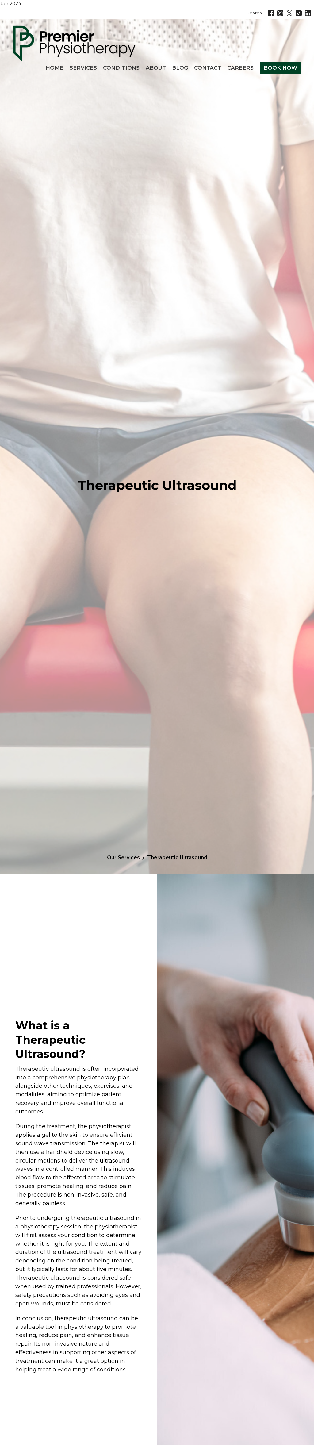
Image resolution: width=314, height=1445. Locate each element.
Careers (240, 68)
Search (254, 12)
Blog (180, 68)
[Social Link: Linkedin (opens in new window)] (308, 13)
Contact (207, 68)
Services (83, 68)
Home (54, 68)
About (156, 68)
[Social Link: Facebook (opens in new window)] (271, 13)
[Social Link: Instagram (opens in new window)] (280, 13)
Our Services (123, 857)
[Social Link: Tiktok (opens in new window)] (299, 13)
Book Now (280, 68)
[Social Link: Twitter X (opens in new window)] (289, 13)
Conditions (121, 68)
